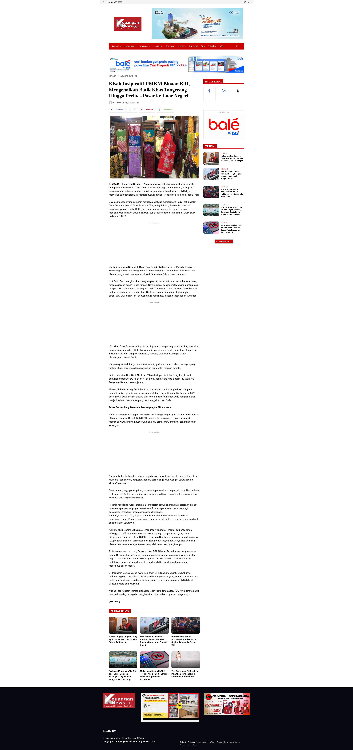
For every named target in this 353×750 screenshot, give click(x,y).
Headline (224, 153)
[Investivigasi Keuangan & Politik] (127, 24)
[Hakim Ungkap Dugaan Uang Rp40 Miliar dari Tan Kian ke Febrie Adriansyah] (123, 625)
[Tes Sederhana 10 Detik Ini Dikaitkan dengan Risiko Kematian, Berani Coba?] (185, 659)
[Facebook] (242, 2)
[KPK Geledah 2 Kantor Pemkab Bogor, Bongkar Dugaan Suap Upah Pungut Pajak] (154, 625)
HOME (112, 76)
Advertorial (129, 76)
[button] (237, 46)
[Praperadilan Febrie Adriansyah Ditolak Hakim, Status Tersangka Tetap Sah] (185, 625)
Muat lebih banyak (223, 241)
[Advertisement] (154, 243)
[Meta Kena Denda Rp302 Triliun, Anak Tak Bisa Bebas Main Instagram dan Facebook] (154, 659)
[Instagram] (245, 2)
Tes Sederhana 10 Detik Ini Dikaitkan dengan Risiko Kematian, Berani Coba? (184, 674)
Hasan (118, 103)
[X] (248, 2)
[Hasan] (111, 103)
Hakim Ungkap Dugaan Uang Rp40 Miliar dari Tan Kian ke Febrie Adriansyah (123, 639)
